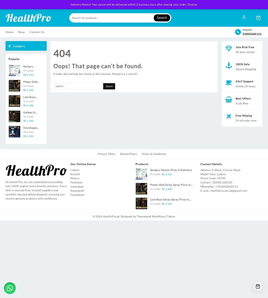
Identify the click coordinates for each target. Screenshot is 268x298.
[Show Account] (244, 18)
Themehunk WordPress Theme (156, 216)
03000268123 (252, 34)
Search (162, 17)
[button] (10, 288)
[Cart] (258, 18)
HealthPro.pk (111, 216)
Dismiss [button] (192, 4)
